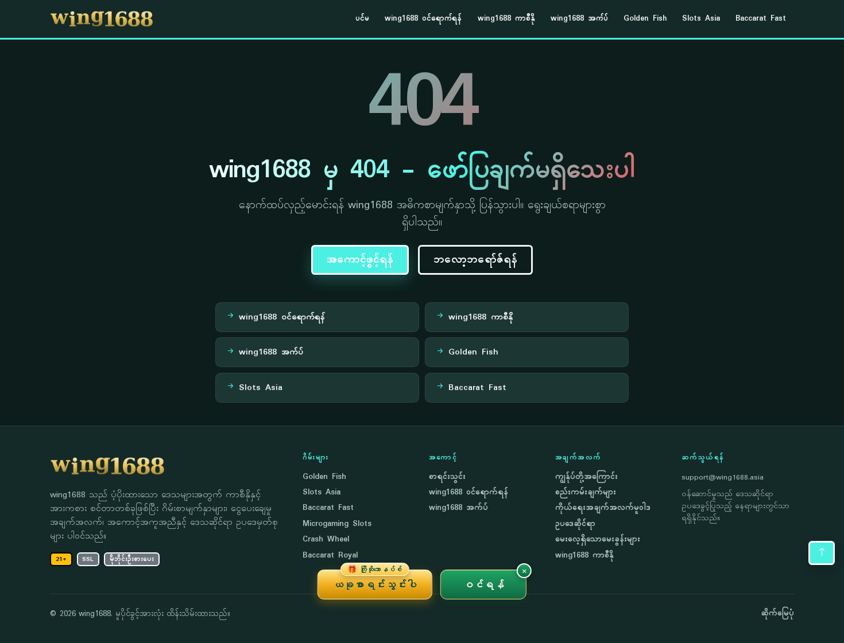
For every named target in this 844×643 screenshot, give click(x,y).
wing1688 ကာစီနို (506, 19)
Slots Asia (701, 19)
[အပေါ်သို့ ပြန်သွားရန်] (821, 553)
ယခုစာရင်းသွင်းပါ (375, 580)
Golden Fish (645, 19)
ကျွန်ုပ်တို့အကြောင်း (586, 476)
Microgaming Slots (337, 524)
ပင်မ (362, 19)
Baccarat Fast (760, 19)
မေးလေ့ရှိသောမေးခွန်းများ (597, 539)
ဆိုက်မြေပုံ (777, 613)
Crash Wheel (326, 539)
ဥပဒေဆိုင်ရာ (575, 524)
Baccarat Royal (330, 555)
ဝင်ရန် (484, 584)
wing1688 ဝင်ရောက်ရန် (423, 19)
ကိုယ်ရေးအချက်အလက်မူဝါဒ (603, 507)
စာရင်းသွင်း (447, 476)
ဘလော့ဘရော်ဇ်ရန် (475, 259)
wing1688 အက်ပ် (579, 19)
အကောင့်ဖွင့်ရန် (360, 259)
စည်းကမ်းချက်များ (585, 492)
